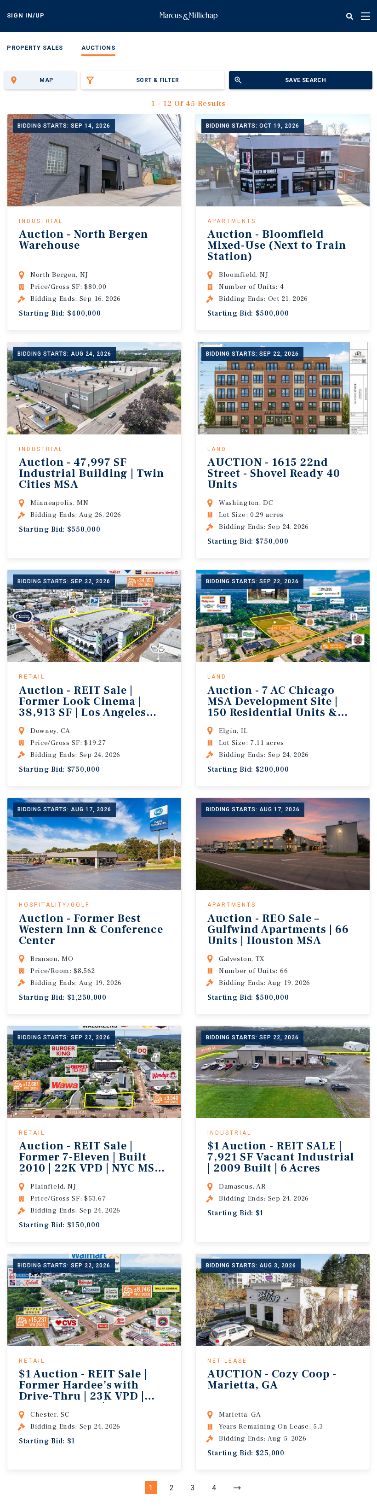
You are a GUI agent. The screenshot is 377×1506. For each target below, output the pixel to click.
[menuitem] (35, 49)
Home (188, 16)
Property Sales (35, 47)
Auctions (98, 47)
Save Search (305, 80)
